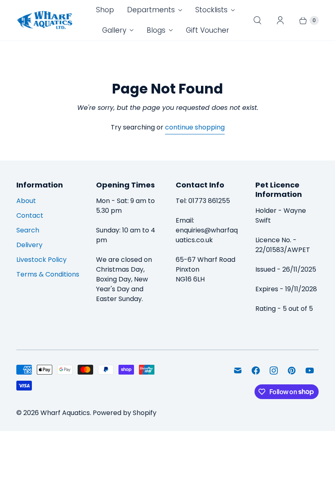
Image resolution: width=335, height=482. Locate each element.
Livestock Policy (41, 259)
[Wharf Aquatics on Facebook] (256, 370)
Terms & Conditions (47, 274)
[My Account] (280, 20)
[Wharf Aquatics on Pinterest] (292, 370)
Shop (105, 10)
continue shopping (195, 127)
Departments (151, 10)
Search (27, 230)
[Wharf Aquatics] (45, 20)
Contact (29, 215)
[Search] (257, 20)
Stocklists (211, 10)
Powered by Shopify (124, 412)
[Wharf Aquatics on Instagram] (274, 370)
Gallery (114, 30)
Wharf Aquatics (65, 412)
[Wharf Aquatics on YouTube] (310, 370)
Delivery (29, 245)
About (26, 200)
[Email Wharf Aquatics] (238, 370)
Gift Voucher (207, 30)
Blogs (156, 30)
